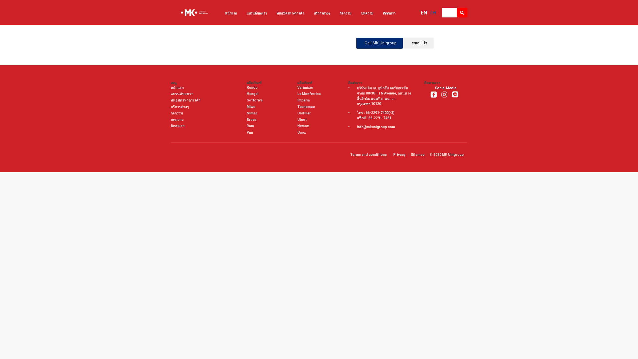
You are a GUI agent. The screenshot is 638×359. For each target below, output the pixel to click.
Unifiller (304, 113)
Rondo (252, 88)
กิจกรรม (345, 13)
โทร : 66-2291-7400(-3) (376, 113)
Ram (251, 126)
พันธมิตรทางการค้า (290, 13)
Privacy (399, 155)
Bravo (252, 120)
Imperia (304, 100)
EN (424, 13)
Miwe (251, 107)
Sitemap (417, 155)
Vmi (250, 132)
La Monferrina (309, 94)
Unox (302, 132)
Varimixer (305, 88)
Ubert (302, 120)
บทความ (367, 13)
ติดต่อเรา (389, 13)
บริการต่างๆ (322, 13)
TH (432, 13)
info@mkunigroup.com (376, 127)
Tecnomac (306, 107)
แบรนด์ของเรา (257, 13)
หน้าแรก (231, 13)
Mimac (252, 113)
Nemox (303, 126)
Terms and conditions (368, 155)
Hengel (253, 94)
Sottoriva (255, 100)
